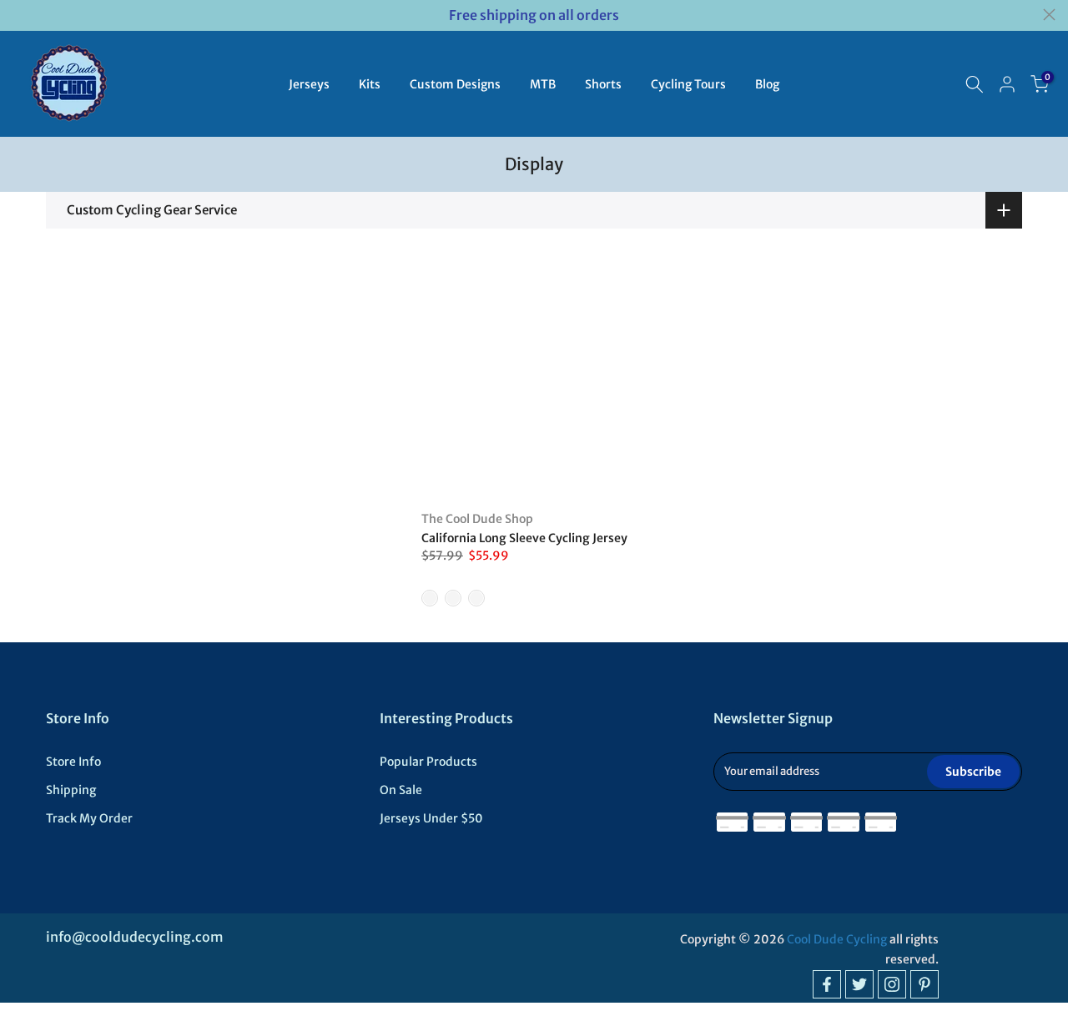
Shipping (71, 789)
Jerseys (309, 84)
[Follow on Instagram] (892, 984)
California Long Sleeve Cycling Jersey (524, 538)
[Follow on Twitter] (859, 984)
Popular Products (428, 761)
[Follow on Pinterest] (924, 984)
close (19, 14)
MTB (543, 84)
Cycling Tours (688, 84)
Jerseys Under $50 (431, 818)
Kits (369, 84)
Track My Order (89, 818)
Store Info (73, 761)
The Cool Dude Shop (477, 518)
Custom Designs (455, 84)
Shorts (603, 84)
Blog (767, 84)
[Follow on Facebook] (827, 984)
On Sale (401, 789)
